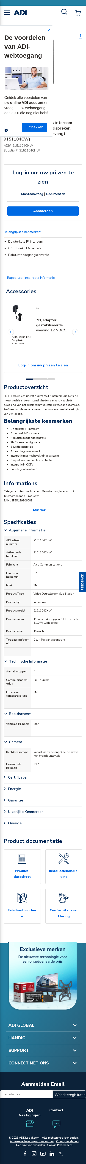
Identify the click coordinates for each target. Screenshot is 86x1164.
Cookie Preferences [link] (59, 1145)
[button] (82, 582)
